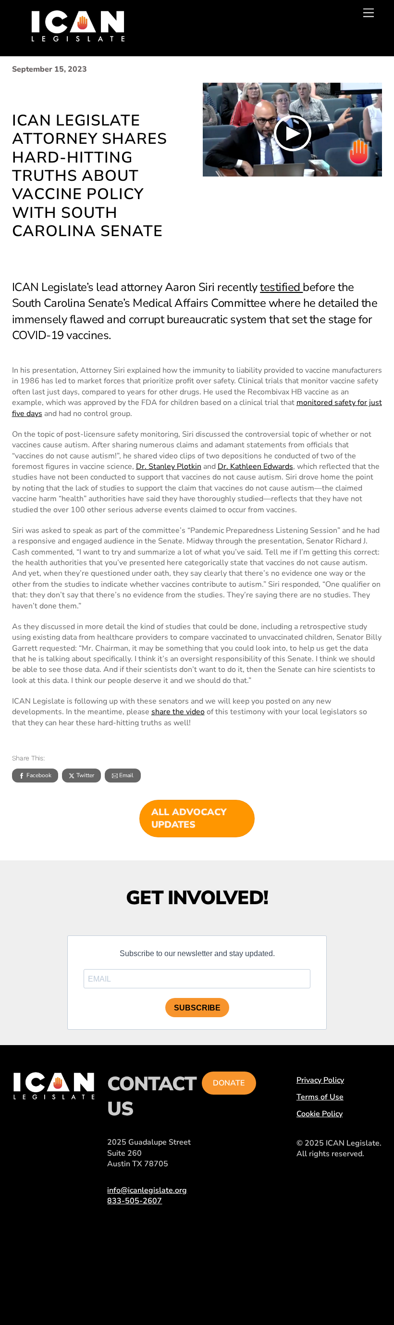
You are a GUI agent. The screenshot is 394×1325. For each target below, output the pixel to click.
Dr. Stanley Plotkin (168, 466)
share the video (178, 712)
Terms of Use (320, 1097)
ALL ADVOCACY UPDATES (188, 818)
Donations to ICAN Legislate (45, 1155)
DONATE (229, 1083)
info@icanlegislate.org (147, 1190)
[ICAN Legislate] (78, 38)
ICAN (76, 1107)
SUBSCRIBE (197, 1008)
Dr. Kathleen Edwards (255, 466)
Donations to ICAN (45, 1204)
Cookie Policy (319, 1114)
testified (281, 287)
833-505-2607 (134, 1201)
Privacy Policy (320, 1080)
